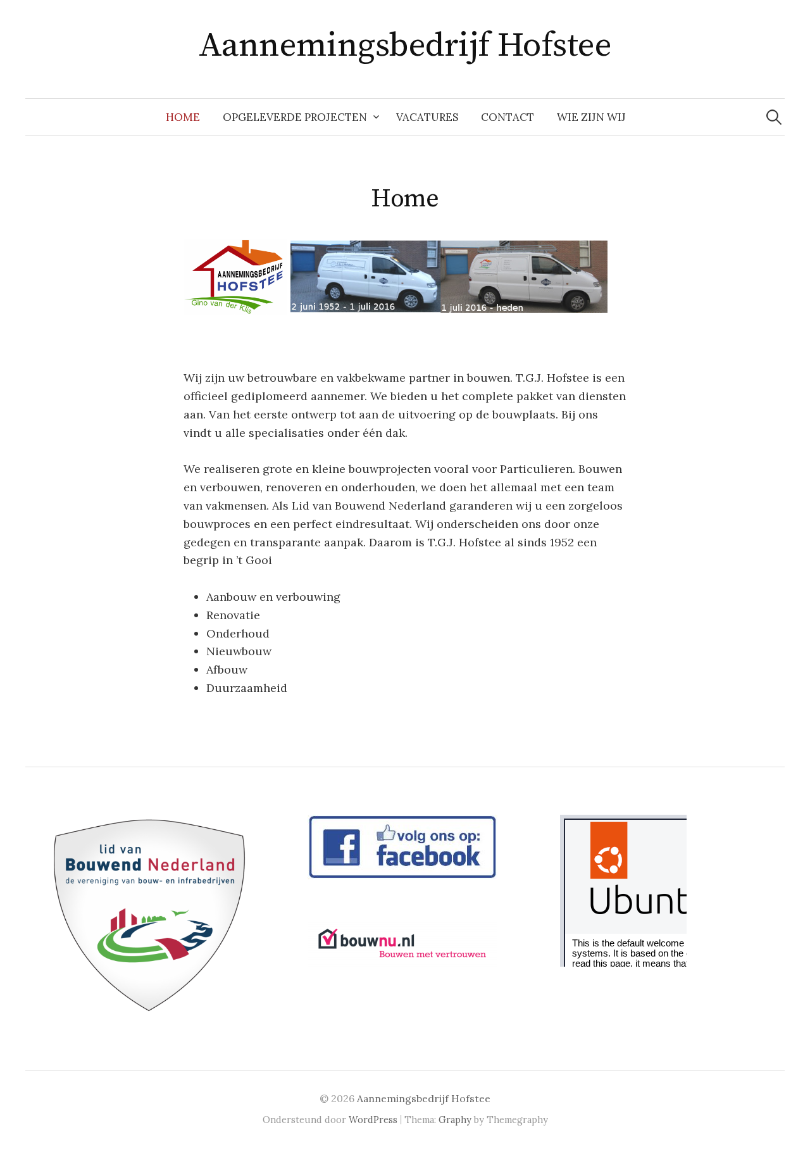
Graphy (455, 1120)
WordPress (373, 1120)
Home (183, 117)
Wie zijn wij (591, 117)
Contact (507, 117)
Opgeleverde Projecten (295, 117)
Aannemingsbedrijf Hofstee (405, 45)
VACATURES (427, 117)
